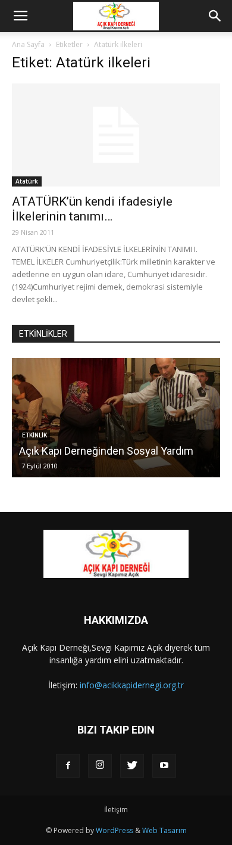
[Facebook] (68, 766)
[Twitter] (132, 766)
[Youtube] (164, 766)
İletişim (116, 809)
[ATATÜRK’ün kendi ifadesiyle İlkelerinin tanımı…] (116, 135)
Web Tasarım (164, 830)
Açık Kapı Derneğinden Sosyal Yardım (106, 451)
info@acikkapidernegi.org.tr (132, 685)
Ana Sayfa (28, 44)
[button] (215, 16)
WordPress (114, 830)
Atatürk (26, 181)
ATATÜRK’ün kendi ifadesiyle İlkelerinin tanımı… (92, 208)
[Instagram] (100, 766)
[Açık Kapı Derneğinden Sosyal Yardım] (116, 417)
